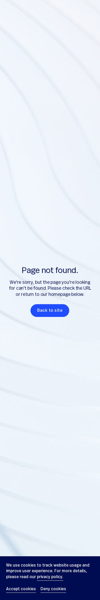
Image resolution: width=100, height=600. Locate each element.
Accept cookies (21, 589)
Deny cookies (53, 589)
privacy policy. (50, 577)
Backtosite (50, 310)
